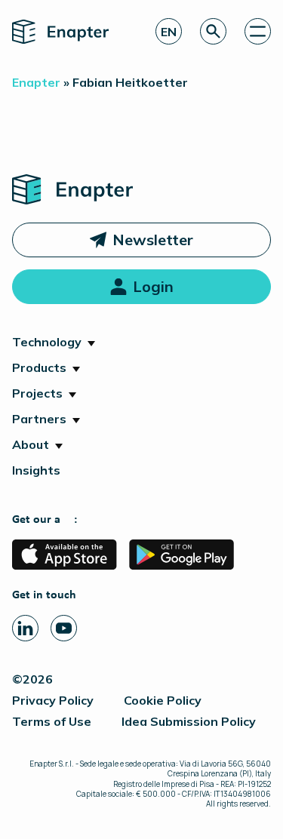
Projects (37, 393)
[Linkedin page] (25, 628)
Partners (39, 418)
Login (153, 286)
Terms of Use (51, 721)
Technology (47, 341)
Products (39, 367)
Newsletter (152, 239)
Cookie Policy (162, 700)
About (30, 444)
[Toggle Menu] (258, 31)
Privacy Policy (53, 700)
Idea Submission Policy (189, 721)
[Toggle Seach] (213, 31)
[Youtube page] (64, 628)
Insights (36, 470)
